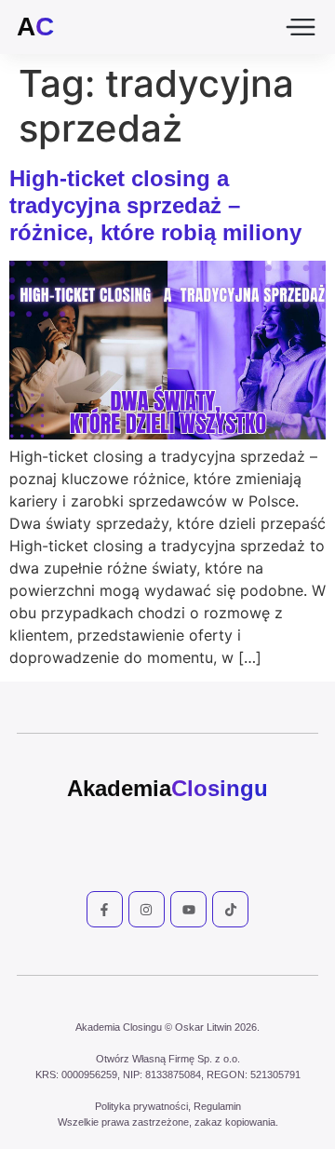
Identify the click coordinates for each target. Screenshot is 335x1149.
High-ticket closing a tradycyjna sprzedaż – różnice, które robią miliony (155, 205)
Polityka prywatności (141, 1106)
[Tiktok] (230, 909)
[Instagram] (146, 909)
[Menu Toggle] (300, 27)
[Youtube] (188, 909)
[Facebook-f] (105, 909)
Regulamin (217, 1106)
